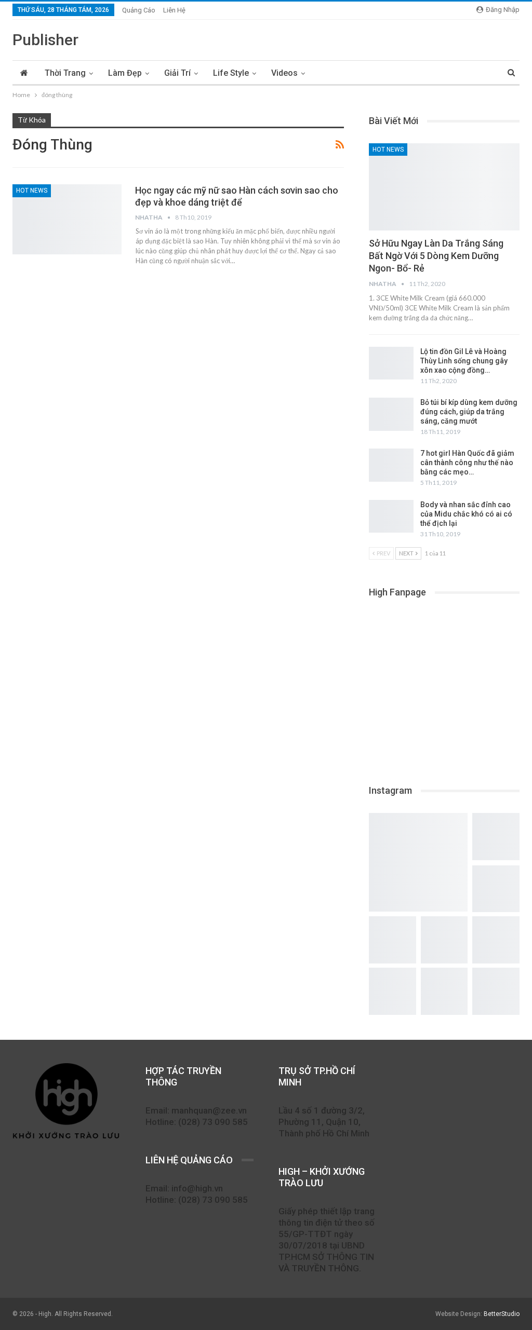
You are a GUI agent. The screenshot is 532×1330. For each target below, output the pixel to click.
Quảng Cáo (138, 10)
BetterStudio (502, 1314)
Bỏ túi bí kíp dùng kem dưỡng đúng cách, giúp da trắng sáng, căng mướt (468, 411)
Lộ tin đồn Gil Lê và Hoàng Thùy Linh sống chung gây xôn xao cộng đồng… (464, 360)
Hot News (31, 190)
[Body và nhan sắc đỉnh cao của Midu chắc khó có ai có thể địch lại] (391, 516)
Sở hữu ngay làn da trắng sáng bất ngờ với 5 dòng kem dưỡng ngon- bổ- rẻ (436, 256)
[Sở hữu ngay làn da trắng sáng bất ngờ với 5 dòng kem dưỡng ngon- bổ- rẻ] (444, 186)
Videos (284, 73)
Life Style (231, 73)
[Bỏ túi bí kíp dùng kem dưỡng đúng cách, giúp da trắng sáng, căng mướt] (391, 414)
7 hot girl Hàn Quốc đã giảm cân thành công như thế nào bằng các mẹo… (467, 462)
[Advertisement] (444, 690)
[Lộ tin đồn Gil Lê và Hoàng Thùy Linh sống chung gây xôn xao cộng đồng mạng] (391, 363)
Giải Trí (177, 73)
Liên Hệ (174, 10)
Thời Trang (65, 73)
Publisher (45, 40)
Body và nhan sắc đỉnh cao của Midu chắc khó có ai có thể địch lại (466, 513)
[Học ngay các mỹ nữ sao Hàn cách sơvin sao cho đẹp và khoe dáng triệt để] (67, 219)
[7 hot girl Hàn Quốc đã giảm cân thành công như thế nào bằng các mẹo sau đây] (391, 465)
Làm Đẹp (125, 73)
